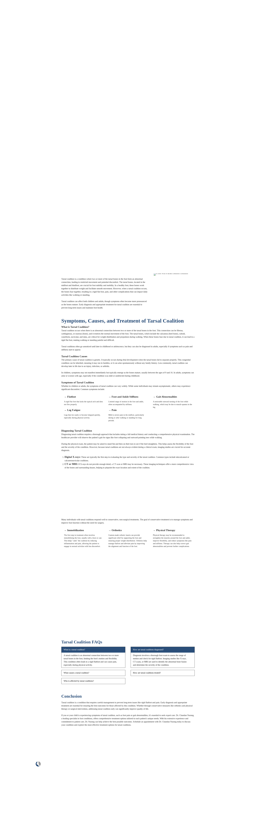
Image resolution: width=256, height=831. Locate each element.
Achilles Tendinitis (18, 80)
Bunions (13, 134)
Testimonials (11, 166)
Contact (86, 781)
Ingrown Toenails (17, 150)
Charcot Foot (15, 96)
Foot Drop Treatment (19, 93)
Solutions (10, 77)
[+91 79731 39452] (181, 766)
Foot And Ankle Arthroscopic (22, 109)
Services (86, 768)
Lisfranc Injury (16, 115)
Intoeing (13, 154)
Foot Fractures (16, 141)
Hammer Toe (15, 144)
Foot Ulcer (14, 106)
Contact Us (10, 170)
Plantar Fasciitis (16, 118)
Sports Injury (15, 86)
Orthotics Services (17, 157)
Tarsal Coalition (16, 131)
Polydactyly (15, 83)
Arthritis (13, 128)
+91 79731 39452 (195, 767)
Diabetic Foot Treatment (20, 102)
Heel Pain (14, 147)
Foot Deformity (16, 90)
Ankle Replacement (18, 112)
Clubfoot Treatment (18, 138)
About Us (10, 74)
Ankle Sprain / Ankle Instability (23, 122)
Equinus (13, 125)
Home (8, 70)
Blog (8, 163)
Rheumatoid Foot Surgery (21, 160)
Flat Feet (13, 99)
